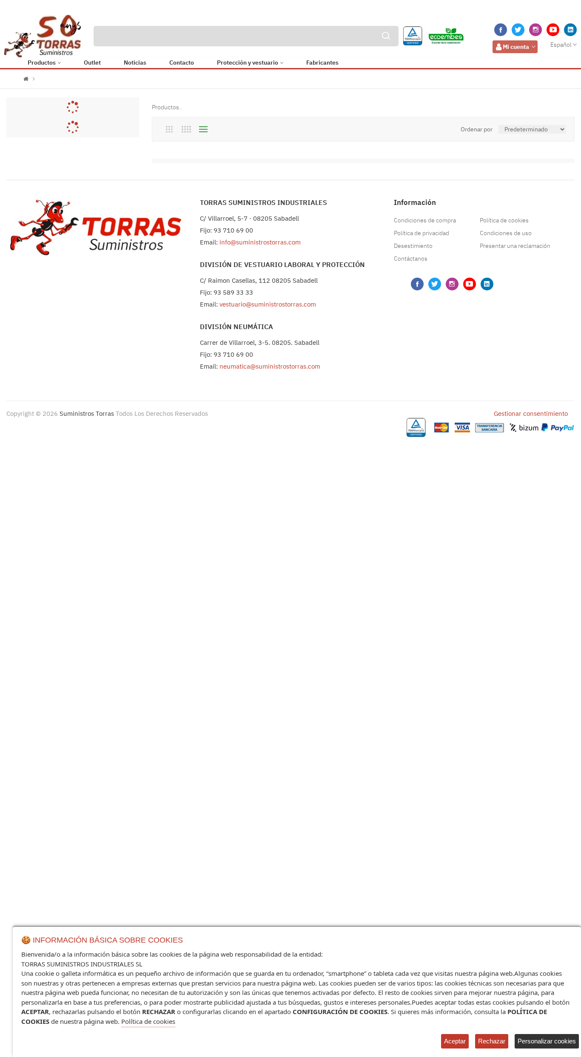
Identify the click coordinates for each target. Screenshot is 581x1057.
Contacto (181, 62)
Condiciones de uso (506, 233)
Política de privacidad (421, 233)
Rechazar (491, 1041)
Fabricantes (322, 62)
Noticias (135, 62)
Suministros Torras (87, 413)
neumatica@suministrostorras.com (269, 366)
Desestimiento (413, 246)
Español (561, 44)
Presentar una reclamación (515, 246)
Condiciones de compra (425, 220)
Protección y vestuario (247, 62)
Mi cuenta (515, 47)
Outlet (92, 62)
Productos (42, 62)
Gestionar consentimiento (531, 413)
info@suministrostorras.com (260, 242)
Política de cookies (504, 220)
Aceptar (455, 1041)
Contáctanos (410, 258)
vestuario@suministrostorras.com (267, 304)
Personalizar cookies (547, 1041)
